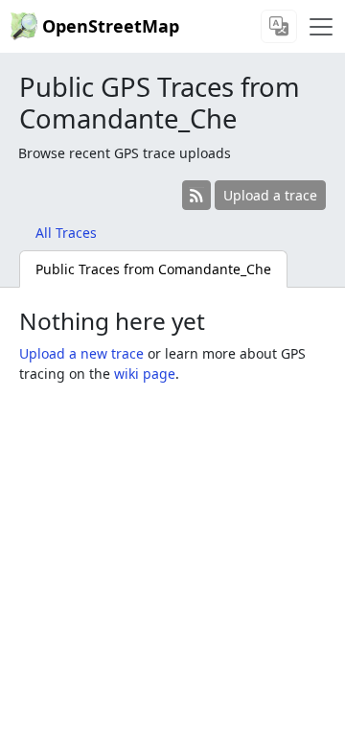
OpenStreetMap (110, 25)
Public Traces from (153, 269)
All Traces (66, 232)
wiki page (144, 373)
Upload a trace (270, 195)
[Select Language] (279, 26)
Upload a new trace (81, 353)
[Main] (321, 26)
